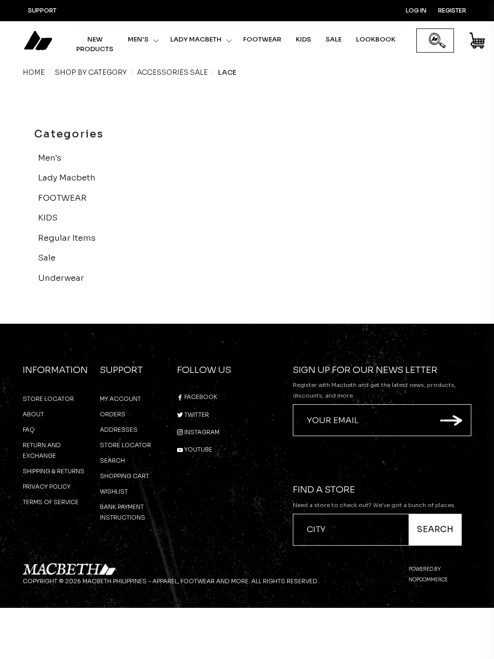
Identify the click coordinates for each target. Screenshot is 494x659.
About (33, 414)
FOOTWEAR (262, 39)
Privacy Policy (46, 486)
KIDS (303, 39)
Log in (416, 10)
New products (94, 44)
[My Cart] (477, 42)
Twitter (196, 414)
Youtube (197, 449)
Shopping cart (124, 476)
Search (112, 460)
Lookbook (376, 39)
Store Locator (48, 398)
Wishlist (114, 491)
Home (34, 72)
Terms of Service (51, 502)
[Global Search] (437, 41)
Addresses (118, 429)
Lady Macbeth (195, 39)
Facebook (200, 396)
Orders (112, 414)
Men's (138, 39)
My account (120, 398)
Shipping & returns (53, 471)
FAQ (29, 429)
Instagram (201, 432)
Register (452, 10)
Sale (334, 39)
